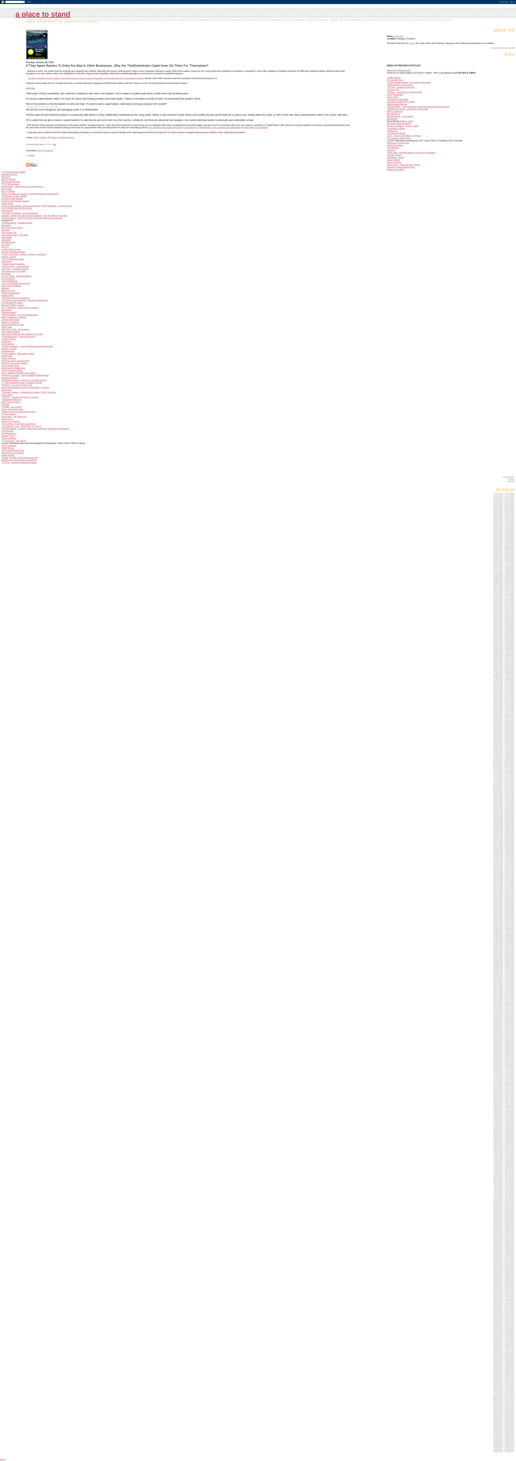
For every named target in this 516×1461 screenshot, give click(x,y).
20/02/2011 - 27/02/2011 (503, 1109)
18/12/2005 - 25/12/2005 (503, 601)
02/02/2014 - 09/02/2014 (503, 1415)
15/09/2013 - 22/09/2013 (503, 1374)
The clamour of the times (398, 138)
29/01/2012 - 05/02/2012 (503, 1212)
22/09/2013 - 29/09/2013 (503, 1376)
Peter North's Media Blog (13, 368)
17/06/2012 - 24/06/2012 (503, 1255)
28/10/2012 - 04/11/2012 (503, 1296)
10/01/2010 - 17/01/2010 (503, 1008)
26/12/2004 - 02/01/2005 (503, 509)
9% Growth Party (395, 80)
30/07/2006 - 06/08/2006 (503, 666)
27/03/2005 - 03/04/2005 (503, 537)
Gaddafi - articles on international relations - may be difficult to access (34, 215)
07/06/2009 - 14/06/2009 (503, 941)
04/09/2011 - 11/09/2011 (504, 1167)
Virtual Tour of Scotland (12, 453)
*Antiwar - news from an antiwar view (404, 92)
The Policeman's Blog (11, 370)
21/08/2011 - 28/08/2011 (503, 1165)
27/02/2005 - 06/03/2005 (503, 528)
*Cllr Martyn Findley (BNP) (14, 196)
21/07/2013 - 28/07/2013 (503, 1356)
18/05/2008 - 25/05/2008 (503, 825)
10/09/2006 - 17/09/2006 (503, 676)
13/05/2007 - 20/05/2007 (503, 748)
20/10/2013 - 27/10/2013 (503, 1384)
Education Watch (9, 174)
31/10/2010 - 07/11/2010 (503, 1077)
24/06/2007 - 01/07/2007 (503, 760)
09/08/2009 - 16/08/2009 (503, 961)
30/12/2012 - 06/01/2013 (503, 1316)
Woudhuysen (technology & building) (19, 460)
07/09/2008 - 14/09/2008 (503, 859)
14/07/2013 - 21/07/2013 (503, 1354)
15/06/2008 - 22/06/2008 (503, 834)
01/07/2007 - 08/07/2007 (503, 763)
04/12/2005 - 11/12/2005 (503, 597)
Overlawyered (8, 351)
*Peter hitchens (8, 358)
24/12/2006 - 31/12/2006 (503, 709)
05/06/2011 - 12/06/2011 (503, 1141)
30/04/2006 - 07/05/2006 (503, 642)
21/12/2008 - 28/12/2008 (503, 890)
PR (49, 137)
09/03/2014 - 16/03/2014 (503, 1425)
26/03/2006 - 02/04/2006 (503, 631)
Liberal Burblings (9, 281)
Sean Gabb (6, 395)
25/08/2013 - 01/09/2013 (503, 1367)
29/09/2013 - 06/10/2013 (503, 1378)
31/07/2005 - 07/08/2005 (503, 569)
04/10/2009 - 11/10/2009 (503, 978)
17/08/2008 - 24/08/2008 (503, 853)
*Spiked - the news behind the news (18, 412)
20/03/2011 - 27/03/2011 (503, 1118)
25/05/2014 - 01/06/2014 (503, 1443)
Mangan (5, 288)
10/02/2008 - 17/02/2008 (503, 806)
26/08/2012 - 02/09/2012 (503, 1277)
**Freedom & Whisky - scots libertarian (19, 213)
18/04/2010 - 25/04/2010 (503, 1038)
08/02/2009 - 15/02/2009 (503, 905)
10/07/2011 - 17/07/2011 (503, 1152)
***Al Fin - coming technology (401, 87)
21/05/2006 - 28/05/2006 (503, 649)
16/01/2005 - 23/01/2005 (503, 515)
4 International (394, 78)
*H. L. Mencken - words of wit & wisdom (20, 307)
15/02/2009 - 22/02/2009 (503, 907)
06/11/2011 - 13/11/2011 (504, 1186)
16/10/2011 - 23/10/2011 (503, 1180)
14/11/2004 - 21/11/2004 (503, 496)
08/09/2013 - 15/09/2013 (503, 1371)
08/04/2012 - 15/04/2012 (503, 1234)
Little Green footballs (11, 286)
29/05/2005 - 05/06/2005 (503, 556)
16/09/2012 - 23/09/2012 (503, 1283)
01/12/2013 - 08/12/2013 (503, 1397)
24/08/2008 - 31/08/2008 (503, 855)
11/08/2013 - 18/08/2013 (503, 1363)
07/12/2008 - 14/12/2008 (503, 885)
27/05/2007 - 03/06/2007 (503, 752)
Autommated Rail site (397, 104)
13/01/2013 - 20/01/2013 (503, 1320)
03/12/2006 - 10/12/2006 (503, 702)
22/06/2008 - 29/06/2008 (503, 836)
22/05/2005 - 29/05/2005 (503, 554)
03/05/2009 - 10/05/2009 (503, 930)
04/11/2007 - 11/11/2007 (504, 775)
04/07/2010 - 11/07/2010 (503, 1062)
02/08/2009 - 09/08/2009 (503, 958)
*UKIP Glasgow (8, 445)
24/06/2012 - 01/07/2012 (503, 1257)
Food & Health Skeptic (12, 199)
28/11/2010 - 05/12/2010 (503, 1085)
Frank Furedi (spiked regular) (15, 201)
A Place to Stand (42, 14)
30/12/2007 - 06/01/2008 (503, 793)
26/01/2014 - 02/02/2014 (503, 1412)
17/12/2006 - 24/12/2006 (503, 707)
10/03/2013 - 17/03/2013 (503, 1337)
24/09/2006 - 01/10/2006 (503, 681)
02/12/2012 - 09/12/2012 (503, 1307)
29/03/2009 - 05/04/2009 (503, 920)
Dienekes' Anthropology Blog (401, 167)
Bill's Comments (394, 111)
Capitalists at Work (396, 128)
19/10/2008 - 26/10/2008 (503, 872)
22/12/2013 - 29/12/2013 (503, 1404)
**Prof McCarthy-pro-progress (15, 298)
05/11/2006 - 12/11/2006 (503, 694)
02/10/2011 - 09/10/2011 (503, 1176)
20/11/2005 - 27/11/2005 (503, 593)
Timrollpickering (9, 433)
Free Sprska (7, 211)
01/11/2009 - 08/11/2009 (503, 986)
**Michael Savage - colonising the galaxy (20, 392)
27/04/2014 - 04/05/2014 (503, 1434)
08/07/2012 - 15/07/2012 (503, 1262)
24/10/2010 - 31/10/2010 (503, 1075)
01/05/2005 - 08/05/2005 (503, 547)
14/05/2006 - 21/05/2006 (503, 646)
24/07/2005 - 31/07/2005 (503, 567)
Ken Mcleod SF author (12, 303)
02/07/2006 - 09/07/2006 (503, 661)
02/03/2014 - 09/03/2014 (503, 1423)
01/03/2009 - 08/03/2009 (503, 911)
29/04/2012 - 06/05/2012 (503, 1240)
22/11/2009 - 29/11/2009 (503, 993)
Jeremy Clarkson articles (13, 252)
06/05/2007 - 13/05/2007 (503, 745)
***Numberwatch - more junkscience (18, 337)
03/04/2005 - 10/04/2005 (503, 539)
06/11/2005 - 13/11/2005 (503, 588)
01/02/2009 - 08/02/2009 (503, 902)
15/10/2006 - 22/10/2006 (503, 687)
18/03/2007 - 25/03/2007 (503, 732)
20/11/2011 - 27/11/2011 (504, 1191)
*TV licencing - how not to (13, 441)
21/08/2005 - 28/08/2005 (503, 575)
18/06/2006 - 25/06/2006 (503, 657)
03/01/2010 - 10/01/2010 (503, 1006)
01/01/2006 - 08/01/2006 (503, 605)
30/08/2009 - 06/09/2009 (503, 967)
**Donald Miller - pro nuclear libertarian (19, 315)
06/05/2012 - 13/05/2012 (503, 1242)
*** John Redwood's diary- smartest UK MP (21, 383)
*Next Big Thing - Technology (15, 329)
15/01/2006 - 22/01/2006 (503, 610)
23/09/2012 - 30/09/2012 (503, 1285)
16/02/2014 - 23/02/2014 (503, 1419)
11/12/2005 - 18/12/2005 (503, 599)
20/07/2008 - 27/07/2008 (503, 844)
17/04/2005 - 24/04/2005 (503, 543)
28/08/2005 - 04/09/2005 (503, 578)
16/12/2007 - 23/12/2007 (503, 788)
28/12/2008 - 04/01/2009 (503, 892)
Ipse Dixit (5, 245)
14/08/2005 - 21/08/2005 (503, 573)
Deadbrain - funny (395, 157)
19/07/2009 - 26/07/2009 (503, 954)
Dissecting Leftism (395, 170)
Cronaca (391, 150)
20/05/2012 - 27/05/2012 (503, 1247)
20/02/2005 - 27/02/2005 (503, 526)
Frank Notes (7, 203)
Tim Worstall (7, 431)
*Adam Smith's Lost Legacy (400, 85)
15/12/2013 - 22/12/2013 (503, 1402)
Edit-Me (511, 479)
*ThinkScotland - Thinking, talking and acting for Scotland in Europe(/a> (35, 429)
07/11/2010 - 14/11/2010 (503, 1079)
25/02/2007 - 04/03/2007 (503, 726)
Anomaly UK (393, 90)
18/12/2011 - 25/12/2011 (503, 1199)
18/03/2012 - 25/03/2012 (503, 1227)
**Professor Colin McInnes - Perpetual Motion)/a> (24, 300)
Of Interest (6, 341)
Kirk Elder (6, 274)
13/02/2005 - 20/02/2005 (503, 524)
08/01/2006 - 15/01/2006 (503, 608)
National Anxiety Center (12, 324)
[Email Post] (53, 144)
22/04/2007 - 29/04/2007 (503, 741)
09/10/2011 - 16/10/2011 (503, 1178)
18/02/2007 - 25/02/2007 (503, 724)
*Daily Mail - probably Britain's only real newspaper (411, 153)
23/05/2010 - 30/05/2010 (503, 1049)
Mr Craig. (410, 43)
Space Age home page (12, 409)
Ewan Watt (6, 189)
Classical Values (395, 145)
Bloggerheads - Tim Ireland (400, 116)
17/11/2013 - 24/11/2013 (503, 1393)
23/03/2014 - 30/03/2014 (503, 1430)
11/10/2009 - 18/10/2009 (503, 980)
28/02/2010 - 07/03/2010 (503, 1023)
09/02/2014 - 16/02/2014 (503, 1417)
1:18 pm (48, 144)
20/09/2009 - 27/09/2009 (503, 973)
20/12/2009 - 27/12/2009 (503, 1001)
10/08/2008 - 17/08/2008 (503, 851)
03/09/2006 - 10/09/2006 (503, 674)
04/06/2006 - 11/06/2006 (503, 653)
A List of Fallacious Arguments (15, 283)
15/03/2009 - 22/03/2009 (503, 915)
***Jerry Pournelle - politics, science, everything (23, 254)
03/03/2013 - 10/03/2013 (503, 1335)
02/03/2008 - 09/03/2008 (503, 812)
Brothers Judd (406, 121)
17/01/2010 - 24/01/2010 (503, 1010)
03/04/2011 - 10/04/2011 (503, 1122)
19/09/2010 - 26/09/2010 (503, 1064)
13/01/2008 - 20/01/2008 (503, 797)
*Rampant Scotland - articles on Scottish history (23, 380)
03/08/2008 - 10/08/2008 (503, 849)
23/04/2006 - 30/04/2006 (503, 640)
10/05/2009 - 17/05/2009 (503, 933)
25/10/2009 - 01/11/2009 (503, 984)
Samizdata (6, 390)
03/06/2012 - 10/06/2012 (503, 1251)
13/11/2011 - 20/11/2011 (504, 1189)
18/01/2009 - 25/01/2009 (503, 898)
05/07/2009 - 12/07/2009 (503, 950)
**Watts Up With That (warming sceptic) (20, 458)
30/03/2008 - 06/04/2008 (503, 821)
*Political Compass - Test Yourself (17, 375)
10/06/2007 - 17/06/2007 (503, 756)
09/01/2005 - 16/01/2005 (503, 513)
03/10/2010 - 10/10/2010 (503, 1068)
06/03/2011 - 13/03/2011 (503, 1113)
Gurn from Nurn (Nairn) (12, 228)
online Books (7, 344)
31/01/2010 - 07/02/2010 (503, 1014)
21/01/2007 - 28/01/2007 (503, 715)
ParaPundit (6, 356)
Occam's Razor (8, 339)
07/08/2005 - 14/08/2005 (503, 571)
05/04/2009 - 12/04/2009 (503, 922)
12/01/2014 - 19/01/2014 (503, 1408)
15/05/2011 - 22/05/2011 (503, 1135)
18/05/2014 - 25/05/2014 (503, 1440)
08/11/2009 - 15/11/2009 (503, 988)
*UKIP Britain (7, 448)
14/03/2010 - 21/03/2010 (503, 1027)
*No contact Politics (10, 332)
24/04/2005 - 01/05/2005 (503, 545)
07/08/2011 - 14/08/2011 (503, 1161)
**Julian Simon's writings (13, 264)
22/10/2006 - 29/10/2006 (503, 689)
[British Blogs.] (5, 1460)
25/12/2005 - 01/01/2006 (503, 603)
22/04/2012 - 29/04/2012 (503, 1238)
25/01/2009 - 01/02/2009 (503, 900)
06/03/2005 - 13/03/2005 (503, 530)
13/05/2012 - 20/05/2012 (503, 1245)
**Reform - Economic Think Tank (16, 385)
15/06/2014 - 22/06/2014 (503, 1449)
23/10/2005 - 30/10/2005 (503, 584)
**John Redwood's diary (12, 259)
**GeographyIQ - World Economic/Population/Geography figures (31, 218)
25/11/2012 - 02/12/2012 (503, 1305)
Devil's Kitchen (394, 162)
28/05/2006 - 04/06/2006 (503, 651)
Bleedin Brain (393, 114)
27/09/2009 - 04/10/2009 (503, 976)
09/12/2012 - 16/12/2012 (503, 1309)
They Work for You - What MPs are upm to (21, 426)
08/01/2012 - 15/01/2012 (503, 1206)
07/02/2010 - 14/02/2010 (503, 1016)
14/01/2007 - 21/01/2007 (503, 713)
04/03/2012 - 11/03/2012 (503, 1223)
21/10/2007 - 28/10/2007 (503, 771)
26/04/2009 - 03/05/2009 (503, 928)
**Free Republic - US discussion (56, 206)
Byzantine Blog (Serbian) (399, 124)
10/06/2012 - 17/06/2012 (503, 1253)
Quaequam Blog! (9, 378)
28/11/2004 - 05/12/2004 (503, 500)
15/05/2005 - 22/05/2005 (503, 552)
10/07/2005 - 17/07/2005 (503, 562)
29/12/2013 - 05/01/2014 (503, 1406)
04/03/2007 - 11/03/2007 (503, 728)
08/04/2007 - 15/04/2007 (503, 739)
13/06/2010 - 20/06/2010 (503, 1055)
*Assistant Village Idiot (397, 99)
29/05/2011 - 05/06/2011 (503, 1139)
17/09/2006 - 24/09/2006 (503, 679)
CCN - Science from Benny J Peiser (404, 136)
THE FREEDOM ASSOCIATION (16, 208)
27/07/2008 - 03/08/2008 (503, 846)
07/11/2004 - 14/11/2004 (503, 494)
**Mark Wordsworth (10, 293)
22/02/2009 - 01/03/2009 (503, 909)
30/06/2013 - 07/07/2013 (503, 1350)
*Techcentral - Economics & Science (18, 424)
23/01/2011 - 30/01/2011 (503, 1103)
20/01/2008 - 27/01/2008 (503, 799)
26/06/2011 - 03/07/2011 (503, 1148)
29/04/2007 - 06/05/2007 (503, 743)
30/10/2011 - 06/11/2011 (504, 1184)
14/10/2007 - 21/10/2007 (503, 769)
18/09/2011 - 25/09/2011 (503, 1171)
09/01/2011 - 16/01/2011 (503, 1098)
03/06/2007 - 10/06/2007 (503, 754)
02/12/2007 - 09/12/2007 (503, 784)
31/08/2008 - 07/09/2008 (503, 857)
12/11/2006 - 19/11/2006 (503, 696)
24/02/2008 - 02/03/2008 (503, 810)
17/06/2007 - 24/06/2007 (503, 758)
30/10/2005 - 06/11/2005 (503, 586)
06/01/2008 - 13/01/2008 (503, 795)
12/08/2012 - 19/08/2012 (503, 1273)
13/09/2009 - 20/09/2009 (503, 971)
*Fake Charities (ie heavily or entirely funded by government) (30, 194)
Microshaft (6, 310)
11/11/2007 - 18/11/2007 (504, 778)
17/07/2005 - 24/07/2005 (503, 565)
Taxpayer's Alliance (10, 421)
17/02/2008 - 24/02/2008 (503, 808)
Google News (508, 477)
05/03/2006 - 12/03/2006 (503, 625)
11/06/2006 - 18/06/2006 (503, 655)
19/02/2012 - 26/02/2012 (503, 1219)
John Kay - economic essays (15, 269)
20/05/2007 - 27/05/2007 (503, 750)
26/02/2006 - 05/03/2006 (503, 623)
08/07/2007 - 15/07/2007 (503, 765)
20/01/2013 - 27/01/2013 (503, 1322)
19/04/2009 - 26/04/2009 (503, 926)
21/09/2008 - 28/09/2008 (503, 864)
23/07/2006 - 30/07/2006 (503, 664)
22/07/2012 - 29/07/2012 (503, 1266)
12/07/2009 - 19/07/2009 (503, 952)
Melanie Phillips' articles (12, 305)
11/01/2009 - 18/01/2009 (503, 896)
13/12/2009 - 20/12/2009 (503, 999)
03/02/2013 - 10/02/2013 (503, 1326)
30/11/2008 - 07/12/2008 (503, 883)
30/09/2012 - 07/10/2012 (503, 1288)
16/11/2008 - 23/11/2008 (503, 879)
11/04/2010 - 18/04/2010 (503, 1036)
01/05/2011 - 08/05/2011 (503, 1131)
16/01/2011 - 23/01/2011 (503, 1100)
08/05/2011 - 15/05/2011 (503, 1133)
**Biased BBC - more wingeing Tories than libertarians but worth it (418, 107)
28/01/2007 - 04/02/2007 (503, 717)
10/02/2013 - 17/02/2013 (503, 1328)
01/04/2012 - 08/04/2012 (503, 1232)
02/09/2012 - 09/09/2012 (503, 1279)
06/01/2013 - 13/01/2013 (503, 1318)
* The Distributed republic (13, 172)
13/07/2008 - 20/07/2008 (503, 842)
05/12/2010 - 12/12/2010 (503, 1087)
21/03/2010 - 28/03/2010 (503, 1029)
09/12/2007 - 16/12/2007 (503, 786)
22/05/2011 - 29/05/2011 (503, 1137)
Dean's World (393, 160)
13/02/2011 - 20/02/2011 (503, 1107)
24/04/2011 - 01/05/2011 (503, 1128)
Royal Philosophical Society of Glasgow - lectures (25, 387)
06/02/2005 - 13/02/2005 (503, 522)
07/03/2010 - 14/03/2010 (503, 1025)
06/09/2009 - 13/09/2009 (503, 969)
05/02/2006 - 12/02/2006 (503, 616)
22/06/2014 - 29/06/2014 (503, 1451)
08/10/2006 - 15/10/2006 (503, 685)
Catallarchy (392, 131)
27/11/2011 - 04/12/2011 (504, 1193)
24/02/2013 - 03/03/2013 (503, 1333)
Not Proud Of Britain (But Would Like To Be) (22, 334)
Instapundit (6, 237)
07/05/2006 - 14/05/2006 (503, 644)
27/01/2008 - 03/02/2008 (503, 801)
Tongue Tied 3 (8, 436)
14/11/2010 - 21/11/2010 (503, 1081)
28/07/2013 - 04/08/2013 (503, 1359)
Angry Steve (393, 97)
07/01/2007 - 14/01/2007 (503, 711)
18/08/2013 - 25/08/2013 (503, 1365)
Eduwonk (5, 177)
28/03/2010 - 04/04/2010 (503, 1032)
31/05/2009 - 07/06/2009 (503, 939)
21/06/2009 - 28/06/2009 (503, 945)
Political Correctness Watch (14, 363)
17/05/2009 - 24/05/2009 (503, 935)
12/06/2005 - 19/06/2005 (503, 560)
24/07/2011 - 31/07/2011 (503, 1156)
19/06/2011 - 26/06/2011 (503, 1146)
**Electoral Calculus (10, 182)
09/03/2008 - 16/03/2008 (503, 814)
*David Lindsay (394, 155)
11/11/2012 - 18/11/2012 (504, 1300)
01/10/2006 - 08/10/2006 (503, 683)
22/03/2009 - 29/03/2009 (503, 917)
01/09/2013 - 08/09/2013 (503, 1369)
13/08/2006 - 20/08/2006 (503, 670)
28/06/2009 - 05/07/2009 (503, 948)
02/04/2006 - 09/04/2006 (503, 633)
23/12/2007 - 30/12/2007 (503, 791)
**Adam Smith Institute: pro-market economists (409, 82)
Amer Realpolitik (395, 94)
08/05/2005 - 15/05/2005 (503, 550)
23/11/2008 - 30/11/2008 (503, 881)
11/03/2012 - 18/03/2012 (503, 1225)
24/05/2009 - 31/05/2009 (503, 937)
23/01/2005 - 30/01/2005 (503, 517)
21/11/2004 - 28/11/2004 (503, 498)
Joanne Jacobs (8, 257)
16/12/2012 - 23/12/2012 (503, 1311)
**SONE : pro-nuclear (11, 407)
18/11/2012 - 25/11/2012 (503, 1303)
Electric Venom (8, 179)
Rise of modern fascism (63, 137)
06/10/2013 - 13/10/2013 (503, 1380)
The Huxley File (9, 232)
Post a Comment (45, 150)
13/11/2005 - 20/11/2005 (503, 590)
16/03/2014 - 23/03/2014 (503, 1427)
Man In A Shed (8, 291)
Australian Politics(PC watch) (401, 102)
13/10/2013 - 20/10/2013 (503, 1382)
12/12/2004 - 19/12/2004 (503, 504)
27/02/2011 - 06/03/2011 (503, 1111)
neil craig (398, 36)
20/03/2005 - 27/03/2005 (503, 534)
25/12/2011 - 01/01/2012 (503, 1202)
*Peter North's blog (10, 366)
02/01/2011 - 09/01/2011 (503, 1096)
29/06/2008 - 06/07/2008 (503, 838)
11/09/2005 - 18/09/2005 (503, 580)
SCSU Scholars (48, 392)
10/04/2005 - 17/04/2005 (503, 541)
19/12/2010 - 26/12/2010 (503, 1092)
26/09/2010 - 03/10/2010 (503, 1066)
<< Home (30, 155)
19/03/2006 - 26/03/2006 (503, 629)
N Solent (5, 404)
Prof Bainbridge (41, 375)
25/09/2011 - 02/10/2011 (503, 1174)
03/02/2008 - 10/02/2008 (503, 803)
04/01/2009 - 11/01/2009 (503, 894)
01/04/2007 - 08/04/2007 (503, 737)
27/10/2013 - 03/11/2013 (503, 1387)
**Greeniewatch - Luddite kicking (16, 223)
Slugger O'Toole (9, 349)
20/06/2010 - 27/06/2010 (503, 1057)
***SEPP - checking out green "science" (20, 397)
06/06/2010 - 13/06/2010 (503, 1053)
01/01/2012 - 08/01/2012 (503, 1204)
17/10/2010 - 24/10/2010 (503, 1072)
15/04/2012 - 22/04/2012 (503, 1236)
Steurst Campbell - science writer (402, 126)
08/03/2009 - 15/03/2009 (503, 913)
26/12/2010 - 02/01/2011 (503, 1094)
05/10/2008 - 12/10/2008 (503, 868)
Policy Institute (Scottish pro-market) (18, 373)
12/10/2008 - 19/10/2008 (503, 870)
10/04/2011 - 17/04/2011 (503, 1124)
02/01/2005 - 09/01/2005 (503, 511)
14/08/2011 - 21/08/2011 (503, 1163)
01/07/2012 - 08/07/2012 (503, 1260)
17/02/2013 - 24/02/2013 (503, 1331)
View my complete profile (503, 48)
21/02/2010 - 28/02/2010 (503, 1021)
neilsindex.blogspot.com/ (399, 70)
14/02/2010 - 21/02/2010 (503, 1019)
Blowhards (392, 119)
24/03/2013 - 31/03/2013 (503, 1341)
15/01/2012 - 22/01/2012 (503, 1208)
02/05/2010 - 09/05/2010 (503, 1042)
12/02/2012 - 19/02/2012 (503, 1217)
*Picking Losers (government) (15, 361)
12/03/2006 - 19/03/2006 (503, 627)
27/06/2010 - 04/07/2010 (503, 1059)
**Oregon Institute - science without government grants (27, 346)
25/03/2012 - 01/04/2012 (503, 1229)
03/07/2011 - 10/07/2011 (503, 1150)
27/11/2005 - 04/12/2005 (503, 595)
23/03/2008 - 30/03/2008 (503, 819)
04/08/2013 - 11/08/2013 (503, 1361)
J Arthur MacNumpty (11, 249)
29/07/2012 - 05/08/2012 (503, 1268)
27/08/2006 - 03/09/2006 (503, 672)
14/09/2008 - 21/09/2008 (503, 862)
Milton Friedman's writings (13, 317)
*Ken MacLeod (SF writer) (13, 271)
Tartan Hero (6, 419)
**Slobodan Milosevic (11, 399)
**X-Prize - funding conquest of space (19, 462)
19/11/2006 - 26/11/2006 (503, 698)
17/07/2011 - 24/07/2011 (503, 1154)
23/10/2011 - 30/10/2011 (503, 1182)
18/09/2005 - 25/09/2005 (503, 582)
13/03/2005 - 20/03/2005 (503, 532)
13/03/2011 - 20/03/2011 (503, 1115)
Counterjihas (393, 148)
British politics (40, 137)
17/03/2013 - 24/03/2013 (503, 1339)
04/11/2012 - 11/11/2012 (504, 1298)
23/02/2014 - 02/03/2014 (503, 1421)
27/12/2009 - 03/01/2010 (503, 1004)
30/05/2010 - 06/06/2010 (503, 1051)
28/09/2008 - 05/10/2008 (503, 866)
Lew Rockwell (8, 278)
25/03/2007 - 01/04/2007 (503, 735)
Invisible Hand (8, 242)
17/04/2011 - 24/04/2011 (503, 1126)
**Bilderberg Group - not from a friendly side (407, 109)
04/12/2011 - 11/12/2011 (504, 1195)
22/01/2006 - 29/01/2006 (503, 612)
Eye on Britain (8, 191)
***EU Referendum (10, 184)
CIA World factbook (396, 133)
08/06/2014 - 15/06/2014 (503, 1447)
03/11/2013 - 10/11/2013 (503, 1389)
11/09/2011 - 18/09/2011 (504, 1169)
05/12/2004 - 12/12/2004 (503, 502)
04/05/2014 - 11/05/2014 (503, 1436)
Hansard (5, 230)
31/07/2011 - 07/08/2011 (503, 1158)
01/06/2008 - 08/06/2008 (503, 829)
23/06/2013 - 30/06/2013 (503, 1348)
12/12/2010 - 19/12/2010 (503, 1090)
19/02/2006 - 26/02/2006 (503, 621)
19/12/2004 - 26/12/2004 (503, 507)
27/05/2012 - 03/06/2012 (503, 1249)
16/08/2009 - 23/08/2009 (503, 963)
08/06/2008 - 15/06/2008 (503, 831)
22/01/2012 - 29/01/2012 (503, 1210)
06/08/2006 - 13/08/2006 (503, 668)
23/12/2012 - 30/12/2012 (503, 1313)
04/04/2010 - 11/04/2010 (503, 1034)
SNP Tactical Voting (10, 402)
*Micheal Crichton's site (398, 143)
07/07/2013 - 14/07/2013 (503, 1352)
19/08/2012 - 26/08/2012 (503, 1275)
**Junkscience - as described (15, 266)
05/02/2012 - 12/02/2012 (503, 1214)
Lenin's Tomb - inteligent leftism (16, 276)
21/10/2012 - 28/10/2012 (503, 1294)
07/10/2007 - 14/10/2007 (503, 767)
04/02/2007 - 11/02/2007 (503, 720)
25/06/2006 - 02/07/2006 (503, 659)
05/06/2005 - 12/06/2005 (503, 558)
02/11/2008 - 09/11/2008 (503, 877)
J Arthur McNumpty (10, 320)
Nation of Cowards (10, 322)
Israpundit (6, 240)
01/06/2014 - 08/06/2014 (503, 1445)
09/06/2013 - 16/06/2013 (503, 1344)
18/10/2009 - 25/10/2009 (503, 982)
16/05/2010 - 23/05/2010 (503, 1047)
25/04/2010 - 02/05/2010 (503, 1040)
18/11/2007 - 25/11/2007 (503, 780)
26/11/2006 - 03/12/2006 (503, 700)
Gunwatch (6, 225)
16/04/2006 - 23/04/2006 (503, 638)
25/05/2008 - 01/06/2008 (503, 827)
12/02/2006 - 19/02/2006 (503, 618)
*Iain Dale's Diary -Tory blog (14, 235)
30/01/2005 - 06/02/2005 (503, 519)
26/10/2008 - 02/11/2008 (503, 874)
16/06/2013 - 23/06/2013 (503, 1346)
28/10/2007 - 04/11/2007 (503, 773)
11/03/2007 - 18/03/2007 (503, 730)
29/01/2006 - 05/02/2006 (503, 614)
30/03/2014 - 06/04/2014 (503, 1432)
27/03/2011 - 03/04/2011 (503, 1120)
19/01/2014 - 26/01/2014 (503, 1410)
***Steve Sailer (8, 414)
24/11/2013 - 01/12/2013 (503, 1395)
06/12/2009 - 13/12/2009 (503, 997)
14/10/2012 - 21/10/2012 (503, 1292)
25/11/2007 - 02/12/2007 (503, 782)
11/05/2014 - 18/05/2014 (503, 1438)
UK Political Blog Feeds (12, 450)
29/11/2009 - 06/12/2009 (503, 995)
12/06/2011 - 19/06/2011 (503, 1143)
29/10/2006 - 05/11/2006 (503, 692)
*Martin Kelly (7, 295)
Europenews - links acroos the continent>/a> (22, 186)
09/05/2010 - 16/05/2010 (503, 1044)
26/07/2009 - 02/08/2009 (503, 956)
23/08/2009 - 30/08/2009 (503, 965)
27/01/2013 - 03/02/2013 (503, 1324)
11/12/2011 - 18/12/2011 (504, 1197)
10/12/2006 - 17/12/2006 (503, 704)
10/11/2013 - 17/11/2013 (503, 1391)
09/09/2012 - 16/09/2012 (503, 1281)
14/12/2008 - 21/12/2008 (503, 887)
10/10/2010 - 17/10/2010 (503, 1070)
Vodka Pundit (7, 455)
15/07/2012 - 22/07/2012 (503, 1264)
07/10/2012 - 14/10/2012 (503, 1290)
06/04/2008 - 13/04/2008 (503, 823)
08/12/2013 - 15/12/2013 (503, 1399)
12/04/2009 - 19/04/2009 (503, 924)
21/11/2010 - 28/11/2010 (503, 1083)
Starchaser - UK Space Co (14, 416)
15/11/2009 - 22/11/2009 (503, 991)
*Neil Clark (6, 327)
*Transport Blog (8, 438)
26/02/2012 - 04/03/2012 (503, 1221)
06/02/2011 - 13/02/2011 (503, 1105)
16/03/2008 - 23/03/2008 (503, 816)
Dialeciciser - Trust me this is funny (403, 165)
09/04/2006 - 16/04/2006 (503, 636)
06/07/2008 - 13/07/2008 (503, 840)
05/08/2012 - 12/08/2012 (503, 1270)
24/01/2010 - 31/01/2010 (503, 1012)
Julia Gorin (6, 261)
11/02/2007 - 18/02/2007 (503, 722)
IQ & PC (5, 247)
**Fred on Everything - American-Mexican (21, 206)
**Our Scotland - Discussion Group (17, 353)
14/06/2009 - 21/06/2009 (503, 943)
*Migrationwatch (9, 312)
